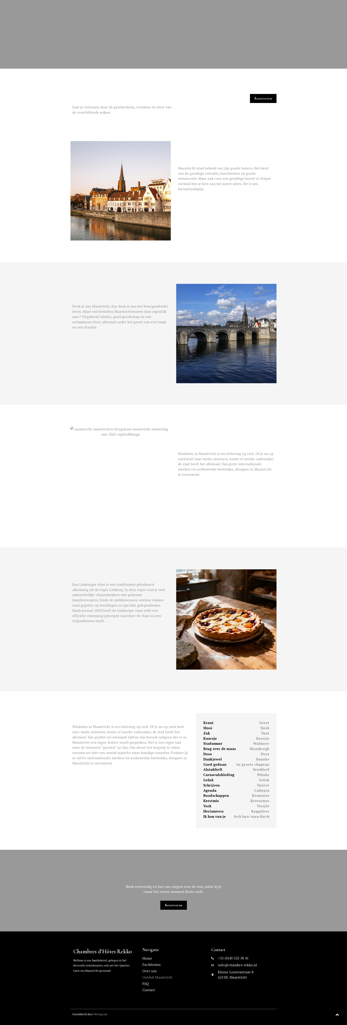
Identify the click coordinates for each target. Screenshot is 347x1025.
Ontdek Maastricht (157, 977)
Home (147, 958)
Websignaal (100, 1014)
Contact (148, 990)
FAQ (145, 983)
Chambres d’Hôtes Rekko (102, 951)
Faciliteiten (151, 964)
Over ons (149, 971)
